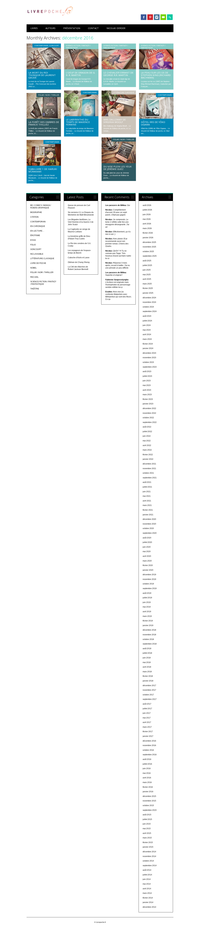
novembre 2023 (149, 357)
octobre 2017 (148, 695)
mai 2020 (147, 551)
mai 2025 (147, 274)
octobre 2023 (148, 362)
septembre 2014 (150, 865)
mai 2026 (147, 219)
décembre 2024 (149, 298)
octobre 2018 (148, 639)
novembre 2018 (149, 635)
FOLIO (33, 245)
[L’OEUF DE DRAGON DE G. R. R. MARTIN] (81, 68)
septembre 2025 (150, 256)
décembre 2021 (149, 464)
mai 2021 (147, 496)
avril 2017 (147, 722)
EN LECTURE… (37, 231)
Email (163, 17)
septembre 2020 (150, 533)
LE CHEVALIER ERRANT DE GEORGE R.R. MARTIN (118, 74)
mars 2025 (147, 284)
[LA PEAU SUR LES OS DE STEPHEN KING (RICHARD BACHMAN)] (156, 68)
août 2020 (147, 538)
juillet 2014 (147, 875)
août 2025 (147, 261)
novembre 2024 (149, 302)
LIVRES (34, 28)
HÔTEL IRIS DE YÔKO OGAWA (153, 123)
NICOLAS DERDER (116, 28)
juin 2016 (147, 768)
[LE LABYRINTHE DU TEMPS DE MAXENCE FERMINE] (81, 115)
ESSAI (33, 240)
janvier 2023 (148, 404)
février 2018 (148, 676)
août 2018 (147, 648)
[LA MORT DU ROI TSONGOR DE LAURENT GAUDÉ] (44, 68)
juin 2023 (147, 381)
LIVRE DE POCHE (38, 263)
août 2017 (147, 704)
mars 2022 (147, 450)
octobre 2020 (148, 528)
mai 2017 (147, 718)
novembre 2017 (149, 690)
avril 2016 (147, 778)
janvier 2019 (148, 625)
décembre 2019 (149, 574)
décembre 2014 (149, 852)
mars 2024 (147, 339)
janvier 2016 (148, 791)
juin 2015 (147, 824)
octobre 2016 (148, 750)
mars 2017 (147, 727)
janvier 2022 (148, 459)
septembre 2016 (150, 755)
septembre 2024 (150, 311)
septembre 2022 (150, 422)
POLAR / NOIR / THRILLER (48, 95)
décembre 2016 (149, 741)
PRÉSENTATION (71, 28)
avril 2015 (147, 833)
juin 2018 (147, 658)
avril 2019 (147, 611)
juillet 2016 (147, 764)
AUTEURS (50, 28)
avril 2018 (147, 667)
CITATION (34, 217)
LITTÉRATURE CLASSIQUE (123, 92)
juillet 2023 (147, 376)
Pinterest (150, 17)
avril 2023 (147, 390)
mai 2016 (147, 773)
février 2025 (148, 288)
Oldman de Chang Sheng (79, 262)
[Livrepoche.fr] (50, 18)
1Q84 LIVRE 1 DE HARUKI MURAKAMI (42, 170)
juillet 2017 (147, 708)
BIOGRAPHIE (36, 212)
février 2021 (148, 510)
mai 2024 (147, 330)
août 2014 (147, 870)
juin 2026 (147, 214)
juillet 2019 (147, 598)
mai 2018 (147, 662)
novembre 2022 (149, 413)
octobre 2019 (148, 584)
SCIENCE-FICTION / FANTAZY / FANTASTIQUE (78, 46)
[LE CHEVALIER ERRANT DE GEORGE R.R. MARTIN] (119, 68)
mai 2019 (147, 607)
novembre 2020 (149, 524)
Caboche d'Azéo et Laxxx (78, 257)
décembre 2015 (149, 796)
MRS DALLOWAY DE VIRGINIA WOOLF (114, 121)
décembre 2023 (149, 353)
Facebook (143, 17)
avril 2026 (147, 224)
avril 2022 (147, 445)
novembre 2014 (149, 856)
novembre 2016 (149, 745)
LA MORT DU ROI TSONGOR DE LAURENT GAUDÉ (42, 75)
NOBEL (33, 268)
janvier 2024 (148, 348)
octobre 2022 (148, 418)
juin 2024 (147, 325)
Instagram (157, 17)
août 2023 (147, 371)
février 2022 (148, 455)
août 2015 (147, 815)
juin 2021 (147, 491)
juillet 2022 (147, 431)
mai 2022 (147, 441)
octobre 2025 (148, 251)
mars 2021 (147, 505)
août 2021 (147, 482)
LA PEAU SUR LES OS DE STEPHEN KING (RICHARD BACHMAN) (156, 75)
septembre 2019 (150, 588)
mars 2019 (147, 616)
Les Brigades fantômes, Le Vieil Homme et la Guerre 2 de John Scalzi (80, 222)
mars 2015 (147, 838)
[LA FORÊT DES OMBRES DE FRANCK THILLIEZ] (44, 118)
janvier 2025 (148, 293)
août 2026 (147, 205)
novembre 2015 (149, 801)
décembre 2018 (149, 630)
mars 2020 (147, 561)
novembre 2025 (149, 247)
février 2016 (148, 787)
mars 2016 (147, 782)
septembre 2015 (150, 810)
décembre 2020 (149, 519)
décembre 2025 (149, 242)
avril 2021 (147, 501)
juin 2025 (147, 270)
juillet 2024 (147, 321)
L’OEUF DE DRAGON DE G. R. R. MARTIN (80, 74)
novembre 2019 (149, 579)
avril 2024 (147, 334)
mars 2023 (147, 394)
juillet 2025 (147, 265)
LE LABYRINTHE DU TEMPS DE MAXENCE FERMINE (78, 122)
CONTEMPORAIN (41, 45)
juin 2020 (147, 547)
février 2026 (148, 233)
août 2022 (147, 427)
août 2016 (147, 759)
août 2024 (147, 316)
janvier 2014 (148, 902)
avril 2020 (147, 556)
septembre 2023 (150, 367)
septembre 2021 (150, 478)
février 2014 (148, 898)
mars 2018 (147, 672)
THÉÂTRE (34, 289)
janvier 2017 (148, 736)
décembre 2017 (149, 685)
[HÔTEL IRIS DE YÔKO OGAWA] (156, 118)
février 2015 (148, 842)
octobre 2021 (148, 473)
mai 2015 (147, 828)
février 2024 (148, 344)
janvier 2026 (148, 238)
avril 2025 (147, 279)
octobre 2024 (148, 307)
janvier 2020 (148, 570)
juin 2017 (147, 713)
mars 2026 (147, 228)
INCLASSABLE (36, 254)
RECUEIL (34, 277)
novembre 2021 (149, 468)
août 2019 (147, 593)
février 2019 (148, 621)
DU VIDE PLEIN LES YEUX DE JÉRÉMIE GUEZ (117, 168)
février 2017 (148, 731)
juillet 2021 (147, 487)
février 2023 (148, 399)
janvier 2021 (148, 515)
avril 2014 (147, 889)
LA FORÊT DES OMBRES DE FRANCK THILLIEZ (43, 123)
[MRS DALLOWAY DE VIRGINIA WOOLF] (119, 115)
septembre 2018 (150, 644)
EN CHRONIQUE (37, 226)
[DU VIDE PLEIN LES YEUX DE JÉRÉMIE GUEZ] (119, 162)
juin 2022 (147, 436)
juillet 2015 (147, 819)
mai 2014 (147, 884)
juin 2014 (147, 879)
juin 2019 (147, 602)
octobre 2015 (148, 805)
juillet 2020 (147, 542)
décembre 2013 (149, 907)
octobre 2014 (148, 861)
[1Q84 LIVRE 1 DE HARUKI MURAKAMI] (44, 165)
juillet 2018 (147, 653)
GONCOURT (54, 45)
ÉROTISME (35, 235)
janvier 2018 (148, 681)
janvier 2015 (148, 847)
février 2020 (148, 565)
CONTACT (93, 28)
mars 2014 (147, 893)
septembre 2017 (150, 699)
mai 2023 (147, 385)
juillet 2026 (147, 210)
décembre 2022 (149, 408)
